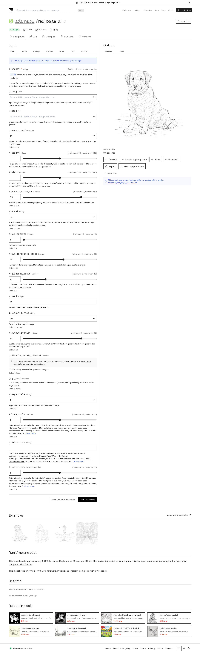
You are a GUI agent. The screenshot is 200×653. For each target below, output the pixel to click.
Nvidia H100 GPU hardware (42, 570)
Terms (143, 648)
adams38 (24, 21)
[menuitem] (126, 10)
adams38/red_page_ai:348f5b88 (122, 182)
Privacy (151, 648)
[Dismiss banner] (189, 2)
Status (160, 648)
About (115, 648)
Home (108, 648)
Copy (183, 21)
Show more (30, 433)
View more (177, 515)
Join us (135, 648)
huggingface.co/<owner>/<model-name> (27, 458)
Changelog (125, 648)
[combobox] (50, 10)
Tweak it (112, 159)
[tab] (13, 51)
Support (168, 648)
